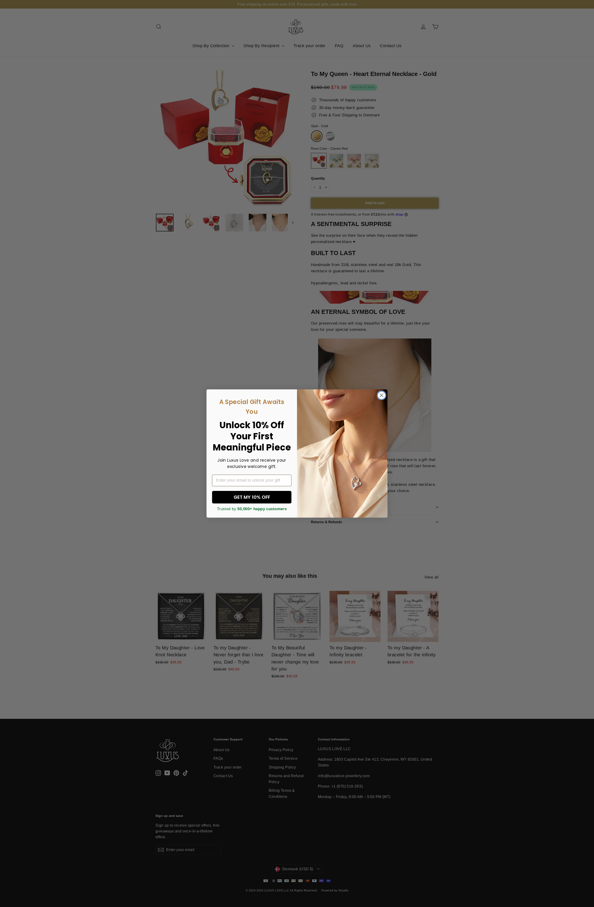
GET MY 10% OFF (252, 497)
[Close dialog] (382, 395)
